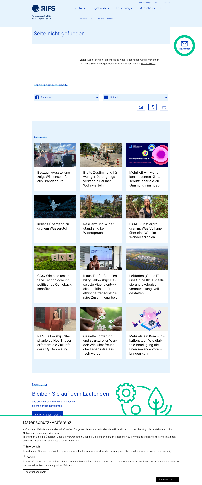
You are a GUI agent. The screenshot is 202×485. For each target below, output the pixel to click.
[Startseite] (43, 8)
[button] (152, 107)
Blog (92, 18)
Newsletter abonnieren (46, 414)
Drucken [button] (164, 107)
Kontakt (167, 2)
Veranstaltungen (146, 2)
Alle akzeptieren (167, 479)
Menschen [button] (146, 8)
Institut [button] (78, 8)
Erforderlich (33, 446)
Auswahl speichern (36, 471)
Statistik (30, 457)
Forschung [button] (123, 8)
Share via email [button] (141, 107)
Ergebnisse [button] (99, 8)
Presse (158, 2)
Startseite (83, 18)
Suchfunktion (148, 63)
